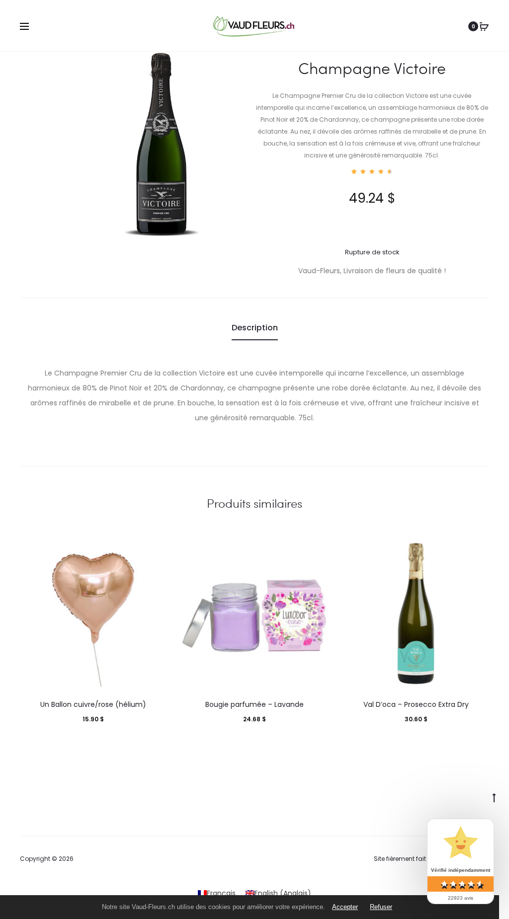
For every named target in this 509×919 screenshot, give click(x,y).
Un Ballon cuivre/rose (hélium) (93, 704)
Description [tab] (255, 327)
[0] (484, 26)
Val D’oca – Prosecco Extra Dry (416, 704)
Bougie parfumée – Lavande (254, 704)
